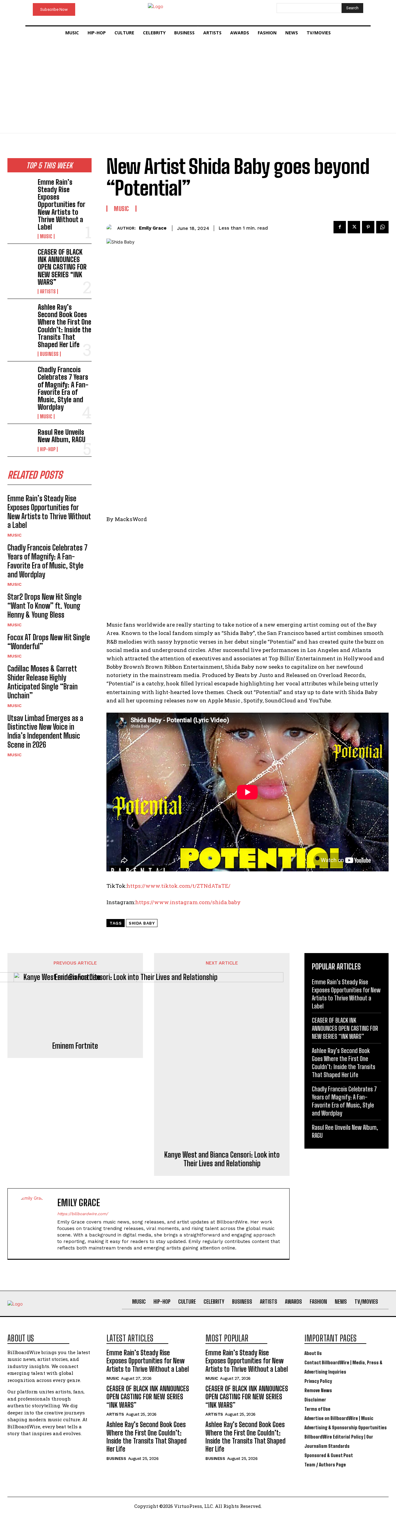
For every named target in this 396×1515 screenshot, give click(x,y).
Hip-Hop (47, 449)
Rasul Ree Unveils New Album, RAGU (61, 436)
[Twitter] (354, 227)
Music (46, 236)
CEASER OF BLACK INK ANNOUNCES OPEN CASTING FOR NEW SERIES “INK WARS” (62, 267)
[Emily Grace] (111, 228)
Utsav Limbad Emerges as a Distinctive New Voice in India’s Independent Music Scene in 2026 (45, 731)
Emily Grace (152, 228)
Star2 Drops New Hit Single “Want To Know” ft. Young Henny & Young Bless (44, 605)
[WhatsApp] (382, 227)
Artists (48, 291)
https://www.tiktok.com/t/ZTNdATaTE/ (178, 885)
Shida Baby (142, 923)
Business (49, 354)
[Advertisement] (198, 86)
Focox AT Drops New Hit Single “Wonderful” (48, 642)
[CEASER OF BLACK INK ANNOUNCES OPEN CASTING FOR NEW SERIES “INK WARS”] (20, 259)
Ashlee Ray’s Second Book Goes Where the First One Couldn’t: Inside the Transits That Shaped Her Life (64, 326)
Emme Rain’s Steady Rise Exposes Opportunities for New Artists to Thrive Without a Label (61, 204)
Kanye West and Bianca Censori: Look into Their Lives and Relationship (222, 1159)
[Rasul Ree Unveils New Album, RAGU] (20, 440)
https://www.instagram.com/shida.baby (188, 902)
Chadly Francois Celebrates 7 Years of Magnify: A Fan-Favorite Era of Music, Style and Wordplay (63, 388)
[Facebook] (340, 227)
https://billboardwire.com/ (82, 1213)
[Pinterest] (368, 227)
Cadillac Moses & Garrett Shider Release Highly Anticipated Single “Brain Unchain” (42, 682)
